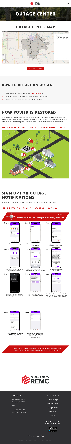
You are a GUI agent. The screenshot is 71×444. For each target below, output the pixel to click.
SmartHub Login (53, 400)
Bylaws (53, 416)
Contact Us (52, 412)
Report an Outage (52, 404)
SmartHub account (36, 93)
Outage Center (52, 408)
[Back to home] (35, 3)
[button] (68, 3)
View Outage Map (35, 68)
